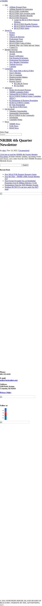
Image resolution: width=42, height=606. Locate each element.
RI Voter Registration (17, 105)
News (7, 122)
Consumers (9, 69)
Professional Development (19, 60)
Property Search (15, 81)
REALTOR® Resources (18, 18)
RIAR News (14, 128)
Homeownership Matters (18, 77)
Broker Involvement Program (20, 90)
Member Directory (16, 41)
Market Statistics (15, 79)
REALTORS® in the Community (21, 115)
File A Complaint (15, 75)
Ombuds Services (15, 64)
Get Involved (9, 109)
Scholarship (13, 117)
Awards (12, 54)
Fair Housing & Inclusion (18, 58)
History (12, 35)
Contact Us (13, 47)
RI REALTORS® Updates (19, 103)
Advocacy (8, 88)
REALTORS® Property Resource (26, 26)
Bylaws (12, 33)
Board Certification (16, 56)
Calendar (12, 67)
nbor (4, 150)
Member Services (11, 50)
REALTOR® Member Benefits (21, 16)
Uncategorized (24, 150)
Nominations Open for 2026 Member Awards (21, 185)
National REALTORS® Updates (21, 94)
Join (6, 5)
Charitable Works (15, 120)
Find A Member (15, 73)
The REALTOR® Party (18, 107)
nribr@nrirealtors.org (9, 380)
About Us (8, 30)
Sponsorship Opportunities (19, 113)
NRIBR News (14, 124)
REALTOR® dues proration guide (22, 13)
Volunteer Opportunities (18, 111)
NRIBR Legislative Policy (19, 92)
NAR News (13, 126)
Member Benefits (15, 52)
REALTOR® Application (18, 11)
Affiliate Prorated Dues (17, 7)
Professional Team (16, 39)
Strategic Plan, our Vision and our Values (24, 45)
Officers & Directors (16, 37)
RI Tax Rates (19, 86)
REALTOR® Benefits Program (25, 24)
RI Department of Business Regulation (23, 101)
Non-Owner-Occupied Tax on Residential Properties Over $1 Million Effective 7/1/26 (21, 182)
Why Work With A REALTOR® (21, 71)
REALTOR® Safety (21, 28)
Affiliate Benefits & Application (21, 9)
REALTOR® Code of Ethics (20, 43)
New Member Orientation (18, 62)
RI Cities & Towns (21, 84)
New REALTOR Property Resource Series (21, 174)
